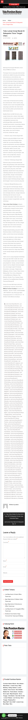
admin (15, 38)
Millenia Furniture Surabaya (10, 288)
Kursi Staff (12, 702)
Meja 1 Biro (9, 704)
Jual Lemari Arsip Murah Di (12, 304)
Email (4, 567)
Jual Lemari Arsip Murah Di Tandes (12, 471)
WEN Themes (19, 718)
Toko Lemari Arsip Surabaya (10, 204)
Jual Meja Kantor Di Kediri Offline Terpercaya (14, 7)
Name (4, 561)
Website (5, 573)
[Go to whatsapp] (4, 715)
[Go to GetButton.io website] (3, 718)
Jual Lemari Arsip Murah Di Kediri (12, 370)
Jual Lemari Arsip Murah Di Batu (12, 323)
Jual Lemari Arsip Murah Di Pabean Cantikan (13, 418)
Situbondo (20, 498)
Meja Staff (6, 702)
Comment (5, 542)
